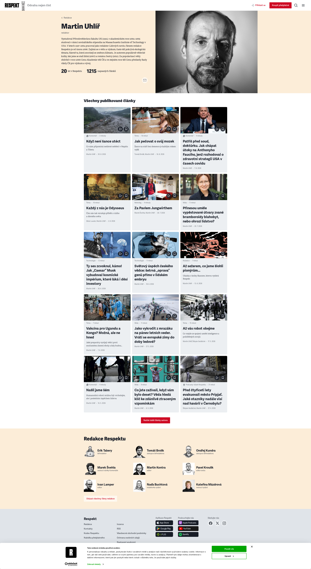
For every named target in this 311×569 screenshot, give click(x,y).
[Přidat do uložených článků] (126, 129)
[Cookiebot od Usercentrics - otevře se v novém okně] (71, 564)
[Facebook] (211, 525)
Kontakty (88, 528)
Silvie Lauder (91, 221)
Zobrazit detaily (94, 564)
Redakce (68, 18)
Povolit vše (229, 549)
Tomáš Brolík (139, 154)
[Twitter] (217, 525)
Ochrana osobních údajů (128, 537)
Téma (136, 136)
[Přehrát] (120, 129)
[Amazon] (164, 534)
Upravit (228, 556)
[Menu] (303, 5)
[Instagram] (224, 525)
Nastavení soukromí (126, 542)
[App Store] (164, 522)
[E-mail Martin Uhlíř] (145, 82)
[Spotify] (188, 534)
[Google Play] (164, 528)
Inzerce (120, 524)
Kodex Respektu (91, 533)
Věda (185, 203)
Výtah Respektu (200, 385)
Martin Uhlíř (90, 154)
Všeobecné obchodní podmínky (131, 533)
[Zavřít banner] (252, 547)
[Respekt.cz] (12, 5)
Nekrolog (137, 203)
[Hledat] (296, 5)
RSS (119, 528)
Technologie (91, 261)
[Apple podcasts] (188, 522)
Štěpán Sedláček (198, 341)
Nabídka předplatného (94, 537)
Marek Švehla (139, 213)
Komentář (93, 136)
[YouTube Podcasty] (188, 528)
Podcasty (189, 385)
